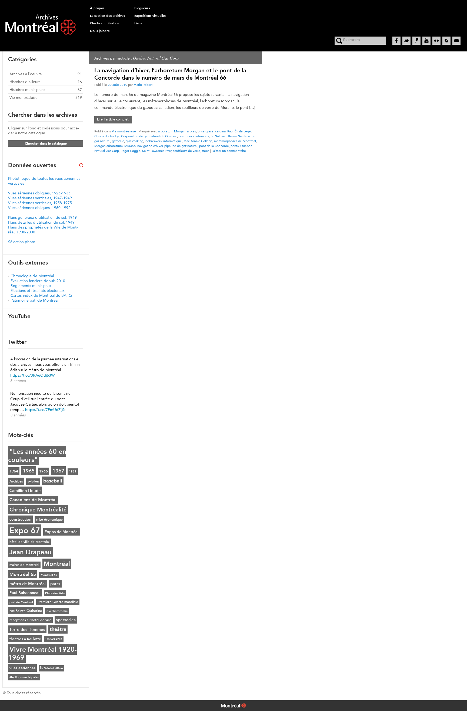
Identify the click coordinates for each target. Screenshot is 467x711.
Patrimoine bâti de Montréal (34, 300)
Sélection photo (21, 241)
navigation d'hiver (150, 146)
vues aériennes (22, 668)
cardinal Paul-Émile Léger (233, 131)
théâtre (58, 629)
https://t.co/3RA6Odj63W (32, 375)
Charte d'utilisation (104, 23)
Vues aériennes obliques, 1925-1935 (39, 193)
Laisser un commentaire (229, 151)
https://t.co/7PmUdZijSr (45, 409)
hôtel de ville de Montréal (29, 542)
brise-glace (206, 131)
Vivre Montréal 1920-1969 (42, 653)
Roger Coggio (131, 151)
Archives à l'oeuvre (25, 73)
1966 (43, 471)
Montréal (57, 564)
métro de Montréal (27, 583)
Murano (130, 146)
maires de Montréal (24, 565)
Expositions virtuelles (150, 16)
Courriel (456, 41)
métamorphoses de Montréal (235, 141)
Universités (53, 639)
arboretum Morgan (171, 131)
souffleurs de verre (186, 151)
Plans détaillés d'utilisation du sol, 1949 (41, 222)
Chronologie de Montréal (32, 275)
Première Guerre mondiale (58, 602)
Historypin (416, 41)
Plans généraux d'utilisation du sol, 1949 (42, 217)
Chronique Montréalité (37, 509)
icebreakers (153, 141)
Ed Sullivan (218, 136)
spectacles (66, 619)
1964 (13, 471)
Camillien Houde (25, 490)
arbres (191, 131)
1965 (29, 471)
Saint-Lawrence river (157, 151)
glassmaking (134, 141)
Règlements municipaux (31, 285)
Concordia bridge (106, 136)
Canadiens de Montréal (32, 499)
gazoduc (118, 141)
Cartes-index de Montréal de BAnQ (41, 295)
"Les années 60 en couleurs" (37, 455)
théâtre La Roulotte (25, 639)
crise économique (49, 519)
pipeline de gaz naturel (181, 146)
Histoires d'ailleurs (24, 81)
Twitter (406, 41)
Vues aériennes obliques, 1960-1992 (39, 207)
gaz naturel (102, 141)
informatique (172, 141)
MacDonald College (198, 141)
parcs (55, 583)
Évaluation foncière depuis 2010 (38, 280)
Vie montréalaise (124, 131)
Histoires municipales (27, 89)
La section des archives (107, 16)
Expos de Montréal (62, 531)
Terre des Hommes (27, 629)
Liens (138, 23)
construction (20, 519)
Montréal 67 (49, 575)
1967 (58, 471)
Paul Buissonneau (25, 592)
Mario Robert (143, 85)
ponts (235, 146)
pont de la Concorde (214, 146)
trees (205, 151)
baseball (52, 481)
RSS (446, 41)
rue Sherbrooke (57, 611)
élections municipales (24, 677)
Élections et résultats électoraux (38, 290)
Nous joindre (100, 31)
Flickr (436, 41)
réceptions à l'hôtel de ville (30, 620)
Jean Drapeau (30, 552)
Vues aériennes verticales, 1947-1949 (40, 197)
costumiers (201, 136)
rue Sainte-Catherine (25, 610)
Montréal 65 (22, 574)
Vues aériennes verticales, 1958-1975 (40, 202)
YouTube (426, 41)
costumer (185, 136)
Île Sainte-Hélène (51, 668)
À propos (97, 8)
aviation (33, 481)
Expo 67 (24, 530)
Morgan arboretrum (108, 146)
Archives (16, 481)
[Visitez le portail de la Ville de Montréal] (233, 706)
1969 (72, 471)
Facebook (396, 41)
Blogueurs (142, 8)
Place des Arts (55, 593)
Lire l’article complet (113, 119)
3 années (18, 380)
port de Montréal (21, 602)
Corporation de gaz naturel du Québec (149, 136)
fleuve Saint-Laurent (243, 136)
